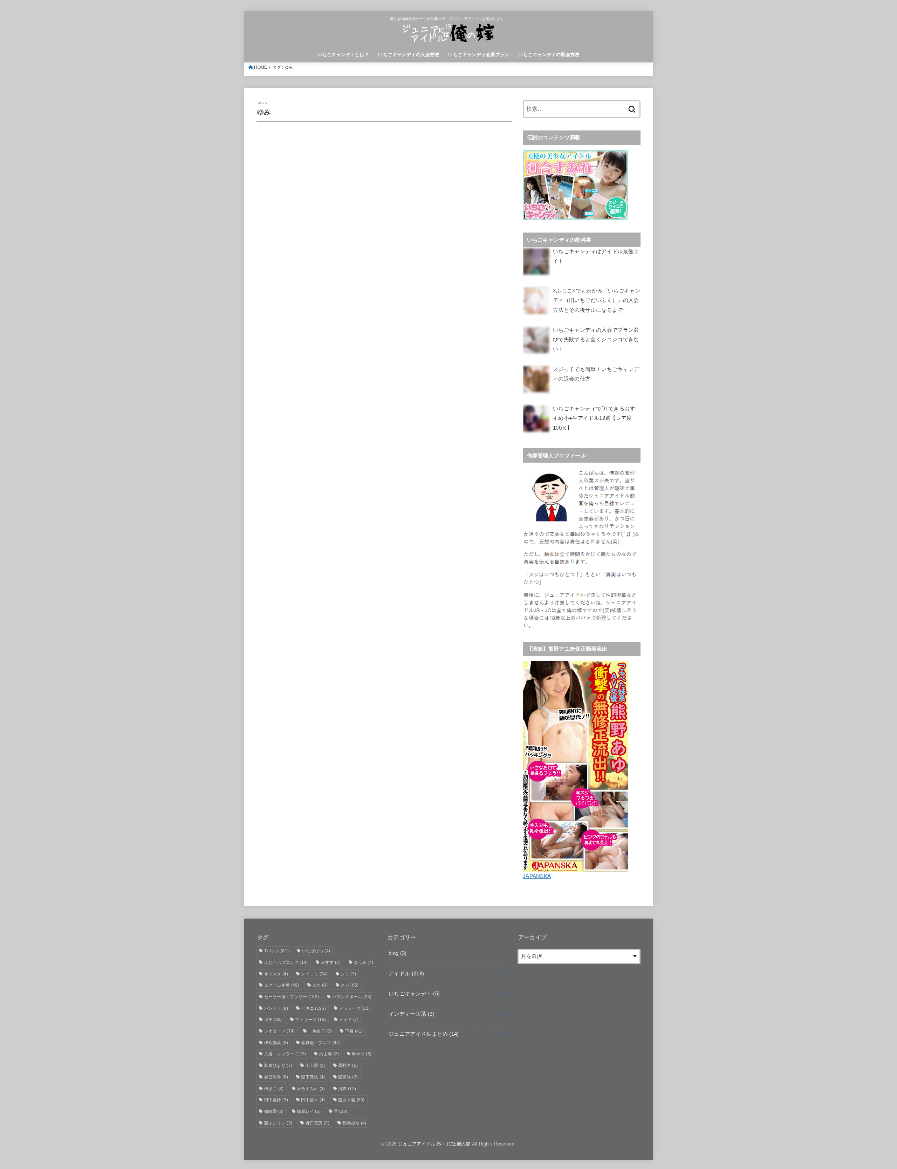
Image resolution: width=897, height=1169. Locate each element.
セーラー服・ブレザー (291, 996)
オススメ (276, 974)
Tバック (276, 950)
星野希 (348, 1065)
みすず (331, 962)
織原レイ (309, 1111)
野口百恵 (317, 1123)
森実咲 (348, 1077)
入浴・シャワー (285, 1054)
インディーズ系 (411, 1014)
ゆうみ (363, 962)
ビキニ (313, 1008)
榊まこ (274, 1088)
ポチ (273, 1019)
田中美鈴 (276, 1099)
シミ (348, 974)
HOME (260, 67)
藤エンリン (278, 1123)
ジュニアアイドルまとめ (424, 1034)
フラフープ (354, 1008)
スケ (320, 985)
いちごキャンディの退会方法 (548, 54)
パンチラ (276, 1008)
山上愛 (315, 1065)
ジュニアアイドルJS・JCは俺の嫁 (434, 1144)
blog (398, 953)
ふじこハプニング (286, 962)
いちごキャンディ (414, 993)
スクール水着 (281, 985)
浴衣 (347, 1088)
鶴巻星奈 (354, 1123)
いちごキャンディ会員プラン (478, 54)
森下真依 (313, 1077)
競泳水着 (351, 1099)
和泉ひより (278, 1065)
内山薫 (329, 1054)
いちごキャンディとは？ (343, 54)
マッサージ (310, 1019)
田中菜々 (313, 1099)
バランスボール (352, 996)
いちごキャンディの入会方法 (408, 54)
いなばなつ (316, 950)
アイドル (406, 973)
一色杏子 (320, 1031)
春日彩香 (276, 1077)
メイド (348, 1019)
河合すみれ (311, 1088)
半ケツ (361, 1054)
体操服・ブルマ (321, 1042)
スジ (349, 985)
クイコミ (314, 974)
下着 (354, 1031)
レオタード (279, 1031)
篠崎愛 (274, 1111)
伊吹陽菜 (276, 1042)
